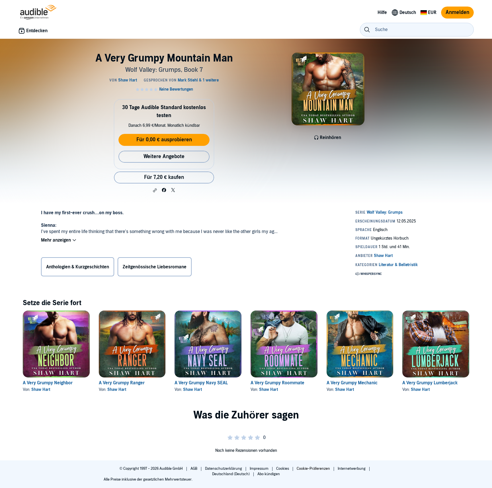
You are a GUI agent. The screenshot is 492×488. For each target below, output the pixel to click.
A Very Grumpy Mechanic (352, 383)
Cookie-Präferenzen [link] (313, 468)
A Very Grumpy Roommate (277, 383)
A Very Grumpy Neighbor (48, 383)
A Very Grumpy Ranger (122, 383)
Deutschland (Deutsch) (231, 474)
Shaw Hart (40, 389)
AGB (194, 468)
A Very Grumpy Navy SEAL (201, 383)
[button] (155, 190)
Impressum (259, 468)
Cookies (283, 468)
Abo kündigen (268, 474)
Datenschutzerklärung (224, 468)
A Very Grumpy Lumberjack (430, 383)
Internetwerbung (352, 468)
